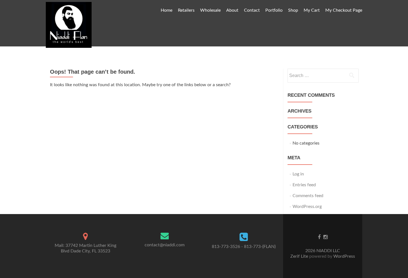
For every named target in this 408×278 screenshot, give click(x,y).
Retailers (186, 10)
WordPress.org (307, 206)
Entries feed (304, 185)
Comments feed (308, 195)
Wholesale (210, 10)
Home (166, 10)
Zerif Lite (299, 256)
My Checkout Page (343, 10)
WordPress (343, 256)
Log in (298, 174)
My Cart (312, 10)
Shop (293, 10)
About (232, 10)
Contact (252, 10)
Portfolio (274, 10)
